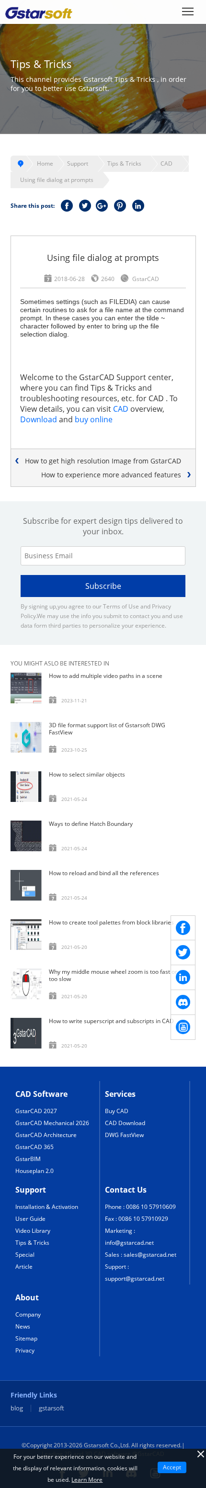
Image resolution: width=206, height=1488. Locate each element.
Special (24, 1255)
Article (24, 1267)
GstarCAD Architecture (46, 1135)
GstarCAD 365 (34, 1147)
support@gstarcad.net (134, 1278)
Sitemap (26, 1338)
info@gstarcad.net (129, 1243)
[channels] (183, 1002)
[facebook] (183, 927)
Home (45, 163)
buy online (94, 419)
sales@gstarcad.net (150, 1255)
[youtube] (183, 1027)
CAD (166, 163)
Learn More (87, 1480)
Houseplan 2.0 (34, 1171)
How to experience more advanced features (111, 474)
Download (38, 419)
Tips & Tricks (124, 163)
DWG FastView (124, 1135)
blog (17, 1408)
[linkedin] (183, 977)
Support (77, 163)
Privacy (24, 1350)
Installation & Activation (46, 1207)
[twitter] (183, 952)
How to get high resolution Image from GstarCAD (103, 460)
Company (28, 1314)
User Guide (30, 1219)
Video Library (32, 1231)
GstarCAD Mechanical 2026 (52, 1123)
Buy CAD (116, 1111)
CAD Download (125, 1123)
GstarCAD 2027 (36, 1111)
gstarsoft (51, 1408)
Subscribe (103, 586)
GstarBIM (28, 1159)
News (22, 1326)
